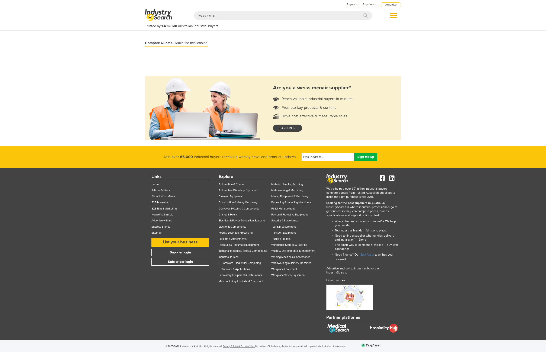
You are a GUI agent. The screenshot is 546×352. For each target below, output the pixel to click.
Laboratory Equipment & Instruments (240, 275)
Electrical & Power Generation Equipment (243, 220)
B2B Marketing (160, 202)
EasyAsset (367, 254)
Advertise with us (161, 220)
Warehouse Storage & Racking (289, 245)
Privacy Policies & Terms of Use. (239, 346)
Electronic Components (232, 226)
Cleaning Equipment (231, 196)
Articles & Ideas (160, 190)
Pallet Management (283, 208)
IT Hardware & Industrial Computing (240, 263)
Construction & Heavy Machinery (238, 202)
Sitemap (156, 232)
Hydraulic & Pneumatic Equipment (239, 245)
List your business (180, 242)
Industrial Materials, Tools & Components (243, 251)
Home (155, 184)
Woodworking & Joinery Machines (291, 263)
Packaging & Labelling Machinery (291, 202)
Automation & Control (231, 184)
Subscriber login (180, 262)
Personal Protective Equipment (289, 214)
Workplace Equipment (284, 269)
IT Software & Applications (234, 269)
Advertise (390, 4)
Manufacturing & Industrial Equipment (241, 281)
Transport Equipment (283, 232)
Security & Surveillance (284, 220)
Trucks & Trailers (280, 239)
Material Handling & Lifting (287, 184)
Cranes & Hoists (228, 214)
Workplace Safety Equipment (288, 275)
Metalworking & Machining (287, 190)
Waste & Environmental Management (293, 251)
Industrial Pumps (228, 257)
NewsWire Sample (162, 214)
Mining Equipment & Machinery (289, 196)
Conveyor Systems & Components (239, 208)
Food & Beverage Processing (236, 232)
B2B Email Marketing (164, 208)
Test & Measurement (283, 226)
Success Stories (160, 226)
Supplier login (180, 252)
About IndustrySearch (164, 196)
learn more (287, 128)
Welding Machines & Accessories (290, 257)
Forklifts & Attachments (233, 239)
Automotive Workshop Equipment (238, 190)
